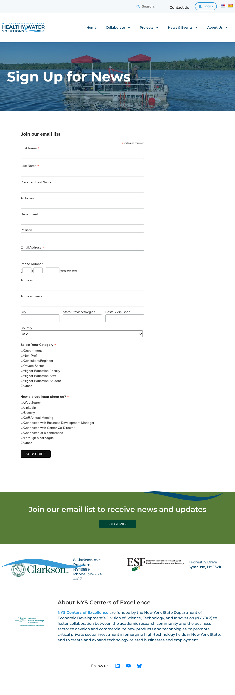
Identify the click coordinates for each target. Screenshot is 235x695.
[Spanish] (230, 6)
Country (26, 328)
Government (33, 350)
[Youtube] (128, 666)
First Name (30, 148)
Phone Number (32, 264)
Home (92, 27)
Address (27, 280)
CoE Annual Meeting (38, 417)
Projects (146, 27)
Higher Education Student (42, 381)
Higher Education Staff (40, 376)
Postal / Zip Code (117, 312)
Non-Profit (31, 355)
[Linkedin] (118, 666)
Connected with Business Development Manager (59, 423)
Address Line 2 (31, 296)
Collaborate (115, 27)
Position (26, 230)
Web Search (33, 402)
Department (29, 214)
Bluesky (29, 412)
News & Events (180, 27)
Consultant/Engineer (38, 360)
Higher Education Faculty (42, 371)
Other (28, 386)
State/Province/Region (79, 312)
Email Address (32, 247)
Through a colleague (39, 438)
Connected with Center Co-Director (49, 428)
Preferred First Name (36, 182)
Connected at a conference (43, 433)
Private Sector (34, 366)
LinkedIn (30, 407)
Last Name (30, 166)
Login (208, 6)
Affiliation (27, 198)
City (23, 312)
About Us (215, 27)
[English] (223, 6)
